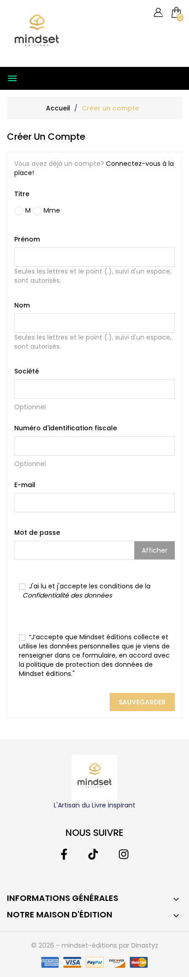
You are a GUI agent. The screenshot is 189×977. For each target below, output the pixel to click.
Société (26, 371)
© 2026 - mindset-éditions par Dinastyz (94, 945)
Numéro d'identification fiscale (65, 428)
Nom (22, 305)
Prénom (27, 239)
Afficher (154, 550)
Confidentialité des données (67, 595)
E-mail (24, 484)
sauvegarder (142, 702)
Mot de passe (37, 532)
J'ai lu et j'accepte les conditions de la (86, 591)
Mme (51, 210)
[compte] (158, 12)
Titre (21, 193)
